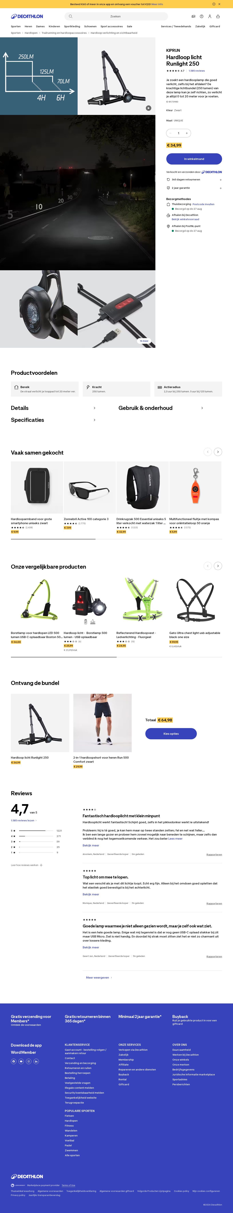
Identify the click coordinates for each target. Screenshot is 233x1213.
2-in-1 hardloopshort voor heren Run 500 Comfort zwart (101, 759)
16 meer (144, 341)
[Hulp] (202, 16)
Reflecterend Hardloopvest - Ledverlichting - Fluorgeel (136, 635)
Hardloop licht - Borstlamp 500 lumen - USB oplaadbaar (86, 635)
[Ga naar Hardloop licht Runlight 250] (40, 723)
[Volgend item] (218, 452)
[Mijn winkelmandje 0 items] (218, 16)
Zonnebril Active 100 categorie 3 (86, 519)
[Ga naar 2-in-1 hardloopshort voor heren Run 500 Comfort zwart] (102, 723)
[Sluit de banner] (219, 4)
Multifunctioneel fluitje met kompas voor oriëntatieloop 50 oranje (194, 521)
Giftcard (214, 26)
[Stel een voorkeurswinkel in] (193, 16)
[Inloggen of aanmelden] (210, 16)
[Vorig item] (208, 452)
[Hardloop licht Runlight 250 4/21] (39, 309)
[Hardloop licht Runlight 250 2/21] (39, 76)
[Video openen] (148, 108)
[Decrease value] (170, 133)
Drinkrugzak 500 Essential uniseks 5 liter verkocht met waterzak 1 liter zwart (141, 521)
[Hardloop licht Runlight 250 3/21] (77, 192)
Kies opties (171, 733)
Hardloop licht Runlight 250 (30, 757)
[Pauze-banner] (214, 4)
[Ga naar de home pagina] (27, 16)
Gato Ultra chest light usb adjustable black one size (195, 635)
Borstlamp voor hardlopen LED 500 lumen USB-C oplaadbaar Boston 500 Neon (37, 635)
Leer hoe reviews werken (24, 865)
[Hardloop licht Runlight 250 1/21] (116, 76)
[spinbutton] (178, 133)
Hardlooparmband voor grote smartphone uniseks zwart (32, 521)
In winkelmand (194, 159)
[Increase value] (187, 133)
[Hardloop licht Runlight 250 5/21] (116, 309)
